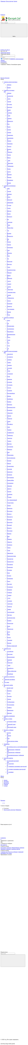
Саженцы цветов (15, 849)
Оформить (18, 809)
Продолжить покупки (9, 809)
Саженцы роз (4, 852)
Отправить (3, 61)
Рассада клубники (13, 852)
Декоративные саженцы (17, 847)
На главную (4, 845)
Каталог (3, 78)
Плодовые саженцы (6, 847)
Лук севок (9, 853)
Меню (2, 776)
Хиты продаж (9, 1)
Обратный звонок (5, 52)
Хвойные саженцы (6, 849)
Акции (15, 1)
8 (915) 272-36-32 (5, 49)
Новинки (3, 1)
